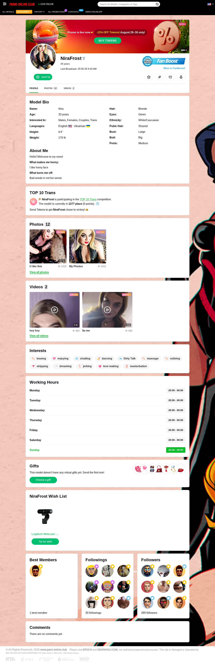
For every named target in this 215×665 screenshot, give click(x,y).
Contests (73, 12)
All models (8, 12)
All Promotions (56, 12)
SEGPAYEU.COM (107, 649)
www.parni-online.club (53, 649)
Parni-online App (93, 12)
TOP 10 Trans (88, 199)
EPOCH (87, 649)
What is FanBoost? (174, 68)
